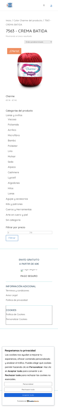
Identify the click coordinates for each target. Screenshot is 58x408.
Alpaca (12, 167)
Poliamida (13, 124)
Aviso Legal (12, 295)
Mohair (12, 156)
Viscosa (12, 119)
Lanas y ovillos (14, 115)
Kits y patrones (14, 204)
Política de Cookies (15, 314)
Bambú (12, 140)
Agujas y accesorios (17, 198)
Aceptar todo (28, 395)
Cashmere (13, 172)
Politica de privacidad (17, 300)
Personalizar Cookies (16, 319)
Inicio (8, 20)
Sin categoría (13, 220)
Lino (10, 151)
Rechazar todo (28, 389)
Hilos (10, 188)
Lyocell (12, 177)
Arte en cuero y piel (17, 214)
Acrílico (12, 129)
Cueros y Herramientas (19, 209)
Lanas (11, 193)
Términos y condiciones (17, 290)
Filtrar (12, 237)
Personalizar (28, 384)
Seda (10, 161)
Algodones (14, 182)
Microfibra (14, 135)
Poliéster (13, 145)
